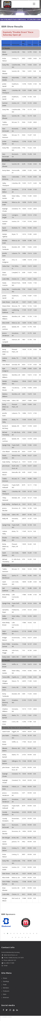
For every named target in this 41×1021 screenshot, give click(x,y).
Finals (4, 984)
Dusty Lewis (6, 400)
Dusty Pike (5, 65)
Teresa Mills (6, 677)
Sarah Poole (6, 731)
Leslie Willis (5, 279)
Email (5, 965)
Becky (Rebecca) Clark (5, 351)
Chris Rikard (6, 364)
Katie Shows (6, 302)
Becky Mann (6, 170)
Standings (6, 981)
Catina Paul (5, 266)
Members (6, 988)
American (6, 997)
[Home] (7, 4)
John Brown (6, 466)
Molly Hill (5, 518)
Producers (6, 991)
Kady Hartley (6, 462)
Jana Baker (5, 735)
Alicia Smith (5, 323)
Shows (5, 978)
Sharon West (6, 306)
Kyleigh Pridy (6, 445)
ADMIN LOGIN (7, 1017)
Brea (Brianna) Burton (5, 702)
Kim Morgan (6, 838)
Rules (4, 994)
